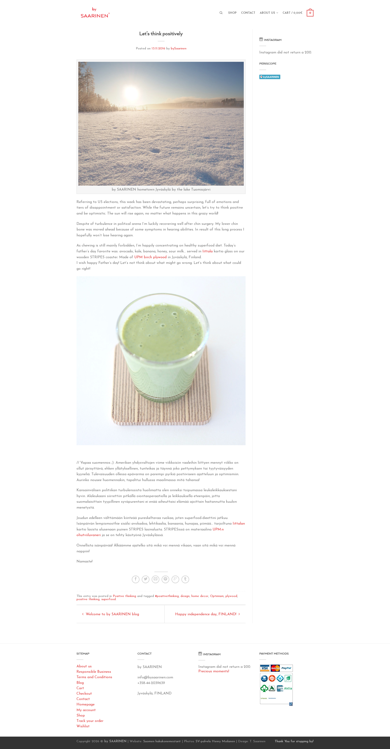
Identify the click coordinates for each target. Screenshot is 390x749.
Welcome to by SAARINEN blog (112, 614)
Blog (80, 683)
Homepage (86, 704)
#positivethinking (167, 596)
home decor (199, 596)
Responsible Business (94, 672)
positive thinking (88, 599)
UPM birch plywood (150, 257)
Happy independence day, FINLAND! (206, 614)
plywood (231, 596)
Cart (80, 688)
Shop (232, 13)
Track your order (90, 721)
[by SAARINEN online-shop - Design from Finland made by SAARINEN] (110, 11)
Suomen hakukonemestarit (162, 741)
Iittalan (239, 523)
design (185, 596)
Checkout (84, 694)
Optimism (217, 596)
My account (86, 710)
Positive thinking (124, 596)
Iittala (207, 251)
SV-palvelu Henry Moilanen (215, 741)
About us (267, 13)
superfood (108, 599)
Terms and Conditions (94, 677)
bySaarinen (178, 48)
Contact (248, 13)
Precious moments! (213, 671)
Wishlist (83, 726)
